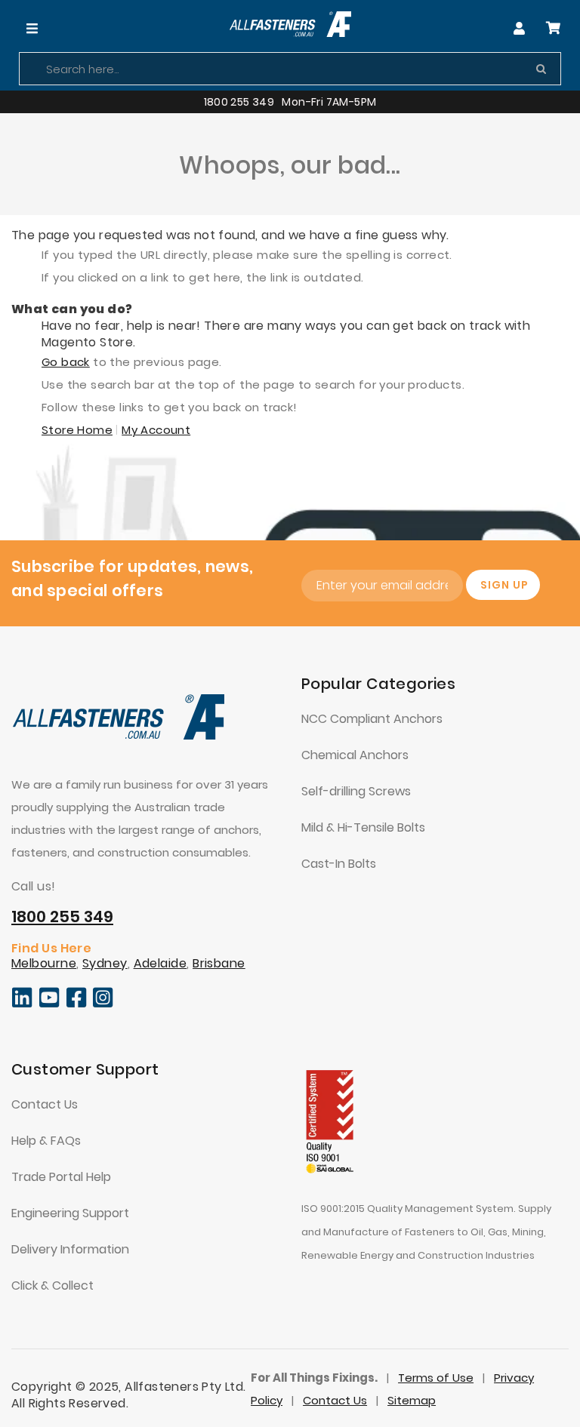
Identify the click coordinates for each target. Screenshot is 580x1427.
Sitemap (411, 1400)
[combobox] (290, 68)
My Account (156, 430)
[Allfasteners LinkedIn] (21, 1004)
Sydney (105, 963)
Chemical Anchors (355, 755)
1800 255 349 (62, 916)
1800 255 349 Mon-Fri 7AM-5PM (290, 101)
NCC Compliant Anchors (372, 718)
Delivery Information (70, 1249)
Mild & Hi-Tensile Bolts (363, 827)
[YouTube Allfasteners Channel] (49, 1004)
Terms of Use (436, 1377)
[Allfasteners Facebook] (76, 1004)
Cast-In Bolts (338, 863)
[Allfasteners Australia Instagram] (103, 1004)
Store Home (77, 430)
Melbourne (43, 963)
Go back (66, 362)
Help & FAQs (46, 1140)
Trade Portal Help (61, 1177)
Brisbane (219, 963)
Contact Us (44, 1104)
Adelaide (160, 963)
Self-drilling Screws (356, 791)
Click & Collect (52, 1285)
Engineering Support (70, 1213)
